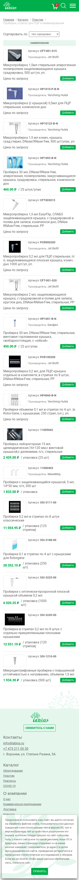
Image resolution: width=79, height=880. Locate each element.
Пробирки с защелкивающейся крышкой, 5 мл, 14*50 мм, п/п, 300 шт (38, 484)
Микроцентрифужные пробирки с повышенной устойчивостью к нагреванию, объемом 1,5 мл (38, 672)
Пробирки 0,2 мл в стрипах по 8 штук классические (31, 518)
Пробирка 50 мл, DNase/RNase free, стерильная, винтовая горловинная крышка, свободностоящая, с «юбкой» (39, 336)
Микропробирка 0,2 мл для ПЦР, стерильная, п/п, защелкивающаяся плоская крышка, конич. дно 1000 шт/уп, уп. (39, 260)
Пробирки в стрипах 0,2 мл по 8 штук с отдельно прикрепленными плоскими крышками (32, 633)
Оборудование (13, 771)
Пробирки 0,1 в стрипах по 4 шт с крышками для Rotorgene (37, 556)
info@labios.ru (13, 743)
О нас (7, 799)
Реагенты (9, 781)
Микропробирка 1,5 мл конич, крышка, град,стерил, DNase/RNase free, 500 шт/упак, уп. (39, 139)
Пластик (9, 776)
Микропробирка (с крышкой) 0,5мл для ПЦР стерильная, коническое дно (37, 105)
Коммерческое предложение (22, 804)
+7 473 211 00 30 (15, 749)
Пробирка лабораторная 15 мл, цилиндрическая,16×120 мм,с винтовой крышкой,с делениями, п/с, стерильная (33, 448)
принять (39, 871)
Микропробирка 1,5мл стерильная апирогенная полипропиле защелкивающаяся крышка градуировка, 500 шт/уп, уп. (39, 69)
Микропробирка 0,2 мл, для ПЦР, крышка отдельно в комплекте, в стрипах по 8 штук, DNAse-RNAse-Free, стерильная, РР (36, 375)
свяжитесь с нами (39, 728)
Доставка (9, 809)
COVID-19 (9, 786)
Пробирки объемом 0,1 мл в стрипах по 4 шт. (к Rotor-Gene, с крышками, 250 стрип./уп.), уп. (39, 411)
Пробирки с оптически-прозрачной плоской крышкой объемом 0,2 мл (36, 593)
